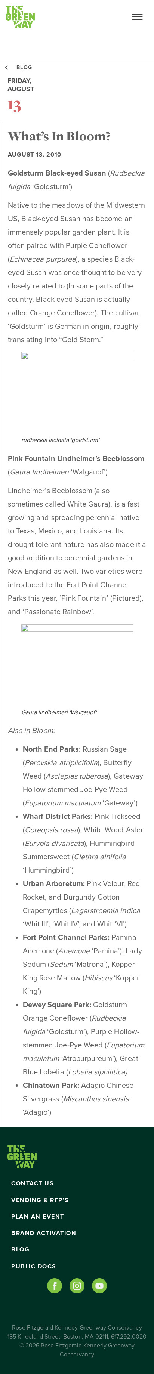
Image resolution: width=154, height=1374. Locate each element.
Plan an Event (37, 1216)
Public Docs (33, 1266)
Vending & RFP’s (40, 1200)
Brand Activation (43, 1233)
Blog (20, 1249)
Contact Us (32, 1183)
